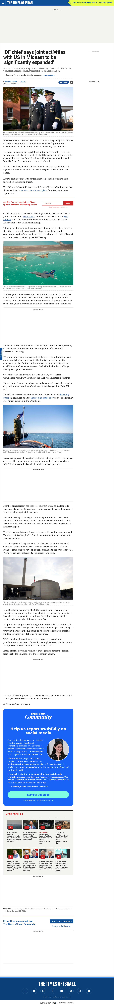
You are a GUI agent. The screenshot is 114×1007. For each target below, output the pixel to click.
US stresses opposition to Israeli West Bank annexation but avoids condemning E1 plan (61, 838)
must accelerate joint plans (33, 190)
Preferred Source (49, 75)
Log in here (67, 926)
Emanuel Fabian (11, 81)
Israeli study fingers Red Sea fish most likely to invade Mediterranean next (45, 838)
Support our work (38, 794)
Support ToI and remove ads (102, 3)
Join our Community (81, 3)
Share (65, 82)
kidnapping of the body (42, 397)
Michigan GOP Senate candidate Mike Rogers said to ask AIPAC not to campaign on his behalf (14, 866)
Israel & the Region (18, 909)
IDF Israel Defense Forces (33, 909)
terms (65, 207)
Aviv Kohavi (48, 909)
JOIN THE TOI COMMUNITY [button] (61, 921)
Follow (23, 81)
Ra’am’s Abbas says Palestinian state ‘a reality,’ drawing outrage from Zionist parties (61, 866)
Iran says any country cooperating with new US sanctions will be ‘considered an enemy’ (14, 837)
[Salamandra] (69, 1002)
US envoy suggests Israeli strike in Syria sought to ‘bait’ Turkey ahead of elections (30, 836)
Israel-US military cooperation (62, 909)
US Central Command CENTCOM (15, 911)
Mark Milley (29, 216)
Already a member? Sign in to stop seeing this (38, 800)
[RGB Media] (56, 1003)
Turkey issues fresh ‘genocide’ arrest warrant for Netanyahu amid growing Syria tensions (29, 866)
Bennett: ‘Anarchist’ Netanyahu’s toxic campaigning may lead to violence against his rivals (46, 865)
